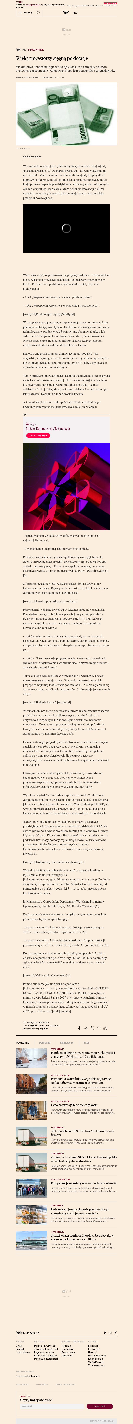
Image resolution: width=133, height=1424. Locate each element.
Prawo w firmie (36, 50)
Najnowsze (67, 1042)
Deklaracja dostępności (46, 1359)
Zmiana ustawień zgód (46, 1349)
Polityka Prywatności (44, 1346)
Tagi (86, 1042)
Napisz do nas (23, 1352)
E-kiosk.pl (93, 1346)
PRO (75, 12)
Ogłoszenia (67, 1349)
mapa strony (22, 1385)
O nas (19, 1346)
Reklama (66, 1346)
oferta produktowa (66, 1385)
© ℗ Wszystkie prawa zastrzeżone (41, 1025)
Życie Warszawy (96, 1365)
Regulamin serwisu (44, 1352)
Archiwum (67, 1355)
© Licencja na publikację (36, 1022)
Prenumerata (69, 1352)
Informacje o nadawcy (45, 1355)
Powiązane (22, 1042)
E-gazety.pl (94, 1349)
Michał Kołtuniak (32, 156)
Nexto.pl (92, 1352)
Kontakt (20, 1349)
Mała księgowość (97, 1355)
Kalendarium (42, 1385)
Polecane (45, 1042)
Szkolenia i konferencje (28, 1376)
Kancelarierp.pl (95, 1359)
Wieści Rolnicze (96, 1362)
